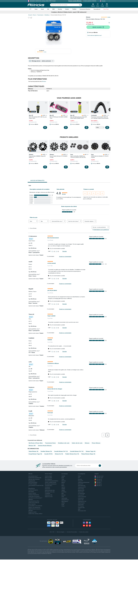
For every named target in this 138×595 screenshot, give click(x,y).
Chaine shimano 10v (33, 451)
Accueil (30, 15)
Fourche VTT (81, 495)
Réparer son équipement (34, 507)
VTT (30, 9)
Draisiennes (81, 498)
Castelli (63, 476)
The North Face (65, 499)
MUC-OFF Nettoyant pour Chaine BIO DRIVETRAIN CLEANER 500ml (78, 117)
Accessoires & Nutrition (85, 9)
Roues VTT (80, 484)
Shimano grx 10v (59, 454)
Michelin (64, 495)
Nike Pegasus (65, 501)
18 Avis (44, 51)
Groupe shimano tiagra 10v (35, 454)
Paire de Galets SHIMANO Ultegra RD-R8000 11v (37, 157)
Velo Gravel (81, 504)
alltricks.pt (99, 484)
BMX (53, 9)
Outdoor (67, 9)
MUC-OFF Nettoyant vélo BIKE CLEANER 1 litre (58, 117)
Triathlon (74, 9)
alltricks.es (99, 479)
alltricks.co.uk (100, 476)
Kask (63, 477)
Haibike (63, 488)
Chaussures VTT (82, 487)
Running (60, 9)
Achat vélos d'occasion (33, 496)
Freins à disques (82, 496)
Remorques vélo (82, 510)
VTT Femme (81, 506)
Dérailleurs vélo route (63, 443)
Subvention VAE (48, 495)
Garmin (63, 487)
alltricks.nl (99, 485)
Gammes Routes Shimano (45, 445)
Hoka (63, 496)
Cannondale (64, 498)
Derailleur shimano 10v (46, 451)
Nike (63, 493)
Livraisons (47, 487)
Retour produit (48, 477)
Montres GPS (81, 490)
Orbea (63, 506)
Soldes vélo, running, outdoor (35, 513)
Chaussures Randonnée (83, 482)
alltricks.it (99, 482)
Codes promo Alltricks (33, 502)
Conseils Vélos (48, 485)
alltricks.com (100, 477)
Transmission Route (50, 443)
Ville (48, 9)
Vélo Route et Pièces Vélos (36, 443)
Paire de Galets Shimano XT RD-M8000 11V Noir (58, 157)
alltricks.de (99, 480)
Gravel (42, 9)
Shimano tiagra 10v (90, 451)
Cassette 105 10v (48, 454)
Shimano (88, 17)
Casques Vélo (81, 507)
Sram (63, 484)
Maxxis (63, 482)
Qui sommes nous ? (33, 476)
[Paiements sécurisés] (55, 524)
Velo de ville (81, 488)
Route (36, 9)
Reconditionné (97, 9)
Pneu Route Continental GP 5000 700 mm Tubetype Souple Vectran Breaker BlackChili (99, 117)
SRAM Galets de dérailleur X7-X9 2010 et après (99, 157)
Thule (63, 479)
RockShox (64, 491)
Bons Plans (106, 9)
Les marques (64, 473)
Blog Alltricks (31, 488)
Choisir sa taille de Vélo (50, 482)
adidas (63, 503)
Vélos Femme (81, 503)
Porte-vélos (81, 491)
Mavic (63, 485)
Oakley (63, 490)
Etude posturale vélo (50, 490)
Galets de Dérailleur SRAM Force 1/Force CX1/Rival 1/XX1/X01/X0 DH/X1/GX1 (78, 157)
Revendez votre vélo (50, 491)
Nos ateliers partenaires (50, 484)
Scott (63, 504)
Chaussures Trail (82, 501)
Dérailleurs (47, 15)
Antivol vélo (81, 499)
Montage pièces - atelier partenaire (41, 61)
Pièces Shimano (96, 443)
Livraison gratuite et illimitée (82, 1)
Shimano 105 (32, 445)
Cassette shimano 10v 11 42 (76, 451)
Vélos (79, 476)
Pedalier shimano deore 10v (72, 454)
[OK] (100, 465)
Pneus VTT (80, 480)
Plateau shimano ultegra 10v (88, 454)
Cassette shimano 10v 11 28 (61, 451)
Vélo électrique (81, 485)
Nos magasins (48, 479)
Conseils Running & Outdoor (51, 480)
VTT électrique (81, 493)
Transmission (40, 15)
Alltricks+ (30, 510)
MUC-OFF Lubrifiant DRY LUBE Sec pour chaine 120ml (38, 117)
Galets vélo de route (77, 443)
